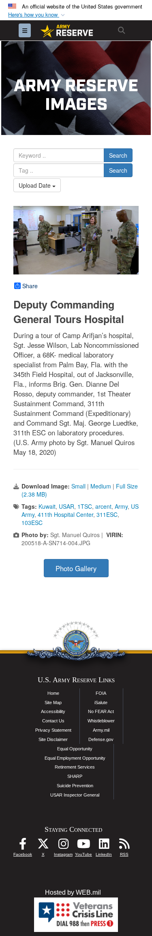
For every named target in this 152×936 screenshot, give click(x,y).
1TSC (84, 506)
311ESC (107, 514)
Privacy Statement (53, 730)
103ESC (32, 522)
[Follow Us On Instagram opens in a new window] (63, 845)
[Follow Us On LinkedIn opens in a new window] (104, 845)
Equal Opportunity (74, 748)
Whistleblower (101, 720)
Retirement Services (75, 767)
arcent (103, 506)
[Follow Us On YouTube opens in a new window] (83, 845)
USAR (66, 506)
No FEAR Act (101, 711)
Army (121, 506)
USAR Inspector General (74, 794)
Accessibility (53, 711)
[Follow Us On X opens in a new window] (43, 845)
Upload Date (35, 185)
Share (30, 286)
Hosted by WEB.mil (73, 892)
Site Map (53, 702)
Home (53, 693)
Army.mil (101, 730)
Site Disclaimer (53, 739)
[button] (37, 15)
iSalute (100, 702)
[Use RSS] (124, 845)
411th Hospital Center (65, 514)
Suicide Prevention (75, 785)
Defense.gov (100, 739)
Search (118, 155)
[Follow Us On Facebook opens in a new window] (23, 845)
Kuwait (47, 506)
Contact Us (53, 720)
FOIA (101, 693)
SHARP (74, 776)
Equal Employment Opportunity (75, 758)
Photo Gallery (76, 568)
